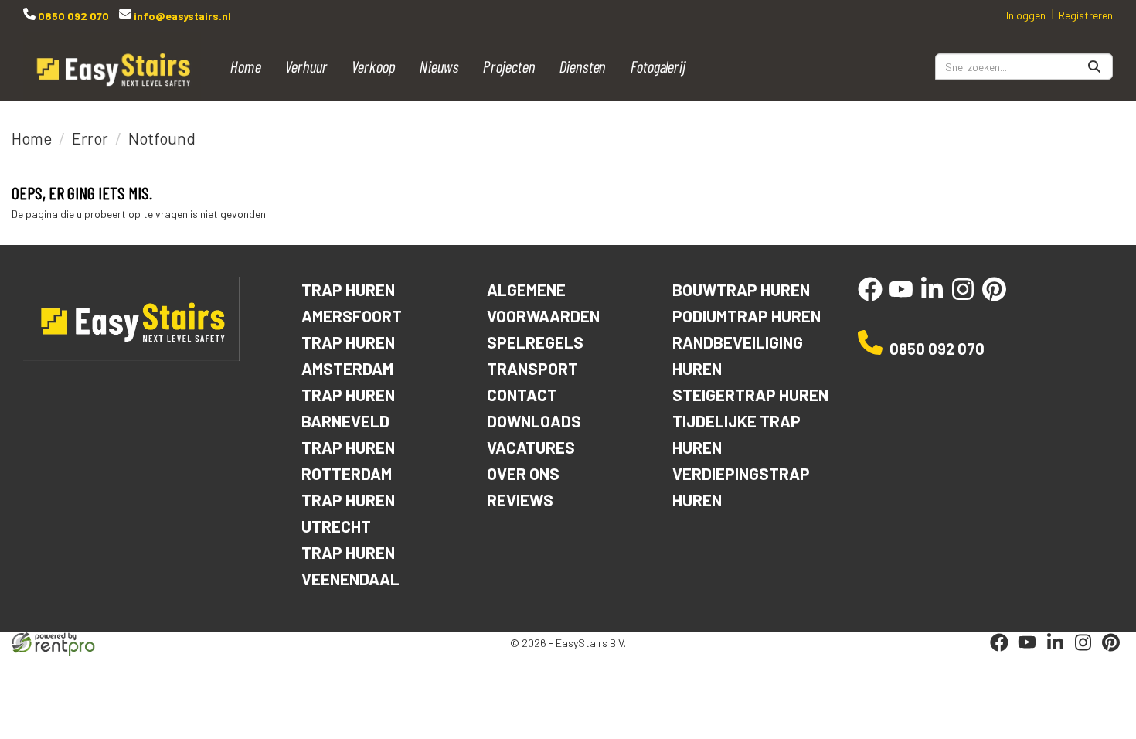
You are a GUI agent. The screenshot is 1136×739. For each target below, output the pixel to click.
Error (90, 138)
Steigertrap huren (750, 394)
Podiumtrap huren (746, 315)
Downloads (534, 421)
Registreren (1086, 15)
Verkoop (373, 66)
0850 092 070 (72, 15)
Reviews (520, 499)
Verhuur (306, 66)
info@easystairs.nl (181, 15)
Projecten (510, 66)
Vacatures (531, 447)
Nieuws (439, 66)
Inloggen (1026, 15)
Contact (522, 394)
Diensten (583, 66)
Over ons (523, 473)
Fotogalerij (658, 66)
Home (246, 66)
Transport (532, 368)
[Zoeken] (1094, 66)
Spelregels (535, 342)
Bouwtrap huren (741, 289)
